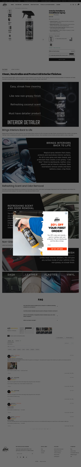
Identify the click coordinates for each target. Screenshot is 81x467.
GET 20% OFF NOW (57, 249)
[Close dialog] (66, 213)
